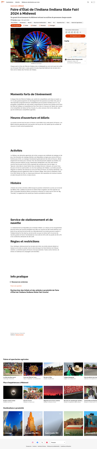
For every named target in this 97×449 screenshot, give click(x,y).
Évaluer (34, 25)
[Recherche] (88, 2)
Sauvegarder (16, 25)
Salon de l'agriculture (77, 22)
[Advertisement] (36, 81)
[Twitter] (42, 442)
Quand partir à (17, 6)
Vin (54, 22)
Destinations (9, 2)
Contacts (34, 446)
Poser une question (16, 286)
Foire (68, 22)
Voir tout (16, 59)
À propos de (28, 446)
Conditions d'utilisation (66, 446)
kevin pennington (38, 63)
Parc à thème (14, 22)
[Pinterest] (46, 442)
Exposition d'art (60, 22)
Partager (52, 25)
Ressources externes (20, 282)
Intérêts (17, 2)
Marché (29, 22)
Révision (43, 25)
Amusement (23, 22)
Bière (49, 22)
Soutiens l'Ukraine (42, 446)
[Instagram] (32, 442)
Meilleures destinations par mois (31, 2)
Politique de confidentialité (53, 446)
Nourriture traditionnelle (40, 22)
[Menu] (92, 2)
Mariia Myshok (19, 334)
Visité (26, 25)
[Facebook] (37, 442)
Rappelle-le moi (76, 35)
